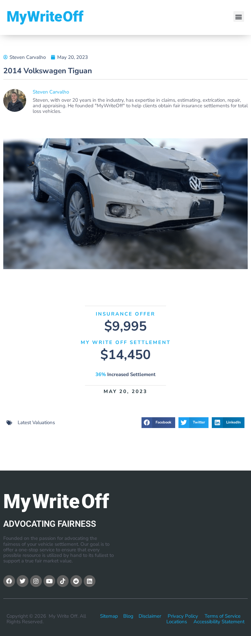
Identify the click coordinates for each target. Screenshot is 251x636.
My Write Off (45, 16)
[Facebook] (9, 581)
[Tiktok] (63, 581)
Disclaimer (150, 616)
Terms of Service (223, 616)
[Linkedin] (89, 581)
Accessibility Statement (218, 621)
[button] (238, 16)
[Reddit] (76, 581)
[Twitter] (22, 581)
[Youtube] (49, 581)
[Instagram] (36, 581)
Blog (128, 616)
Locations (176, 621)
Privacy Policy (183, 616)
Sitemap (109, 616)
